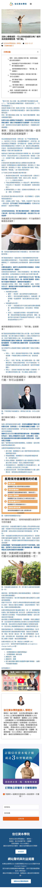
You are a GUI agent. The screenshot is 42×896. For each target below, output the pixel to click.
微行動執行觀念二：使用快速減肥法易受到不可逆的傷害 (25, 86)
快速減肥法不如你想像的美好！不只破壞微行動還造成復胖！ (25, 65)
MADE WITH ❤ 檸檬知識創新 (21, 893)
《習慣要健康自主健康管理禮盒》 (17, 652)
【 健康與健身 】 (8, 46)
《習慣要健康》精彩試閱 (14, 654)
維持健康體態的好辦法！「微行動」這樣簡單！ (24, 70)
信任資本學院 (21, 4)
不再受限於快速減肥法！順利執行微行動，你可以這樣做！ (24, 75)
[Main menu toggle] (31, 4)
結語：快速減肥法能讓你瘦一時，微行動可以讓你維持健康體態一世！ (24, 91)
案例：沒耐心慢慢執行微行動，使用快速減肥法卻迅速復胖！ (23, 59)
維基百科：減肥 (11, 657)
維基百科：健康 (11, 659)
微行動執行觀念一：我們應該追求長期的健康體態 (24, 81)
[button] (37, 52)
